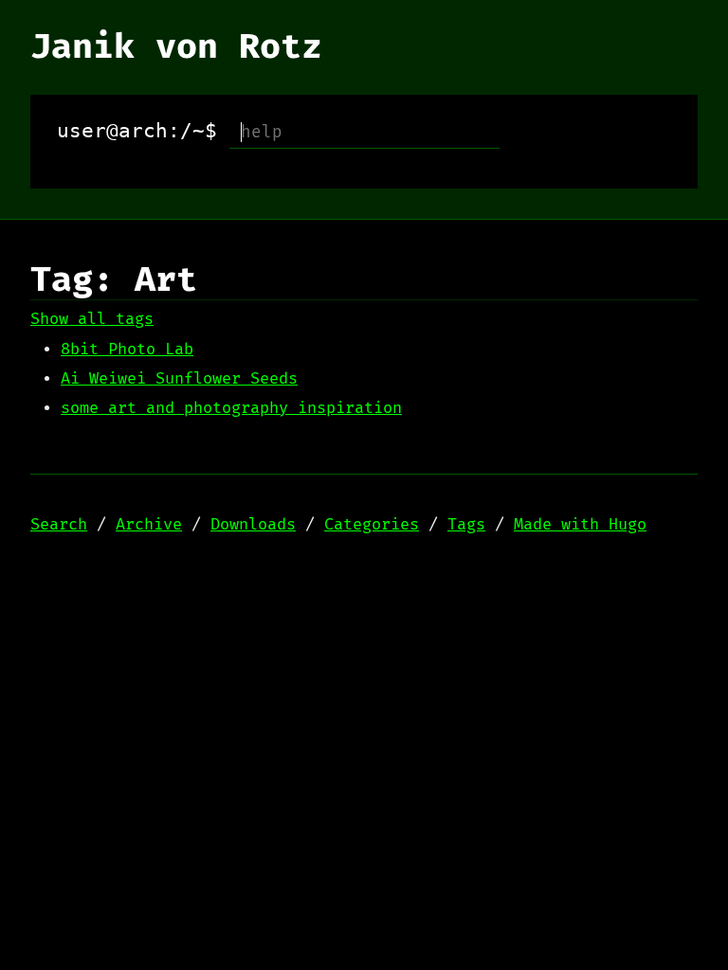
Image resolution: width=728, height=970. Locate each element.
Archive (149, 524)
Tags (466, 524)
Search (58, 524)
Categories (371, 524)
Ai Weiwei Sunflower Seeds (179, 378)
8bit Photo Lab (127, 349)
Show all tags (92, 319)
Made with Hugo (580, 524)
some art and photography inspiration (231, 408)
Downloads (253, 524)
